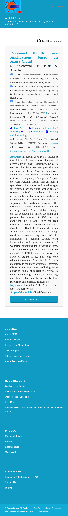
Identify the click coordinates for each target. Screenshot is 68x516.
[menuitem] (50, 6)
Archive (8, 441)
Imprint (8, 488)
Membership (11, 452)
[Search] (50, 6)
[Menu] (58, 6)
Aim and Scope (12, 339)
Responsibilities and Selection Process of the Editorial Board (34, 409)
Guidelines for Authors (15, 386)
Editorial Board (12, 447)
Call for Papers (12, 350)
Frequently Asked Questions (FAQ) (21, 477)
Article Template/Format (16, 361)
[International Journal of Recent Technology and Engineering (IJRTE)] (28, 6)
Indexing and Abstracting (17, 345)
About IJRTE (11, 334)
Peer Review (11, 402)
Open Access (20, 128)
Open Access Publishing (17, 397)
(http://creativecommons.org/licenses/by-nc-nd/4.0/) (30, 151)
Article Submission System (18, 356)
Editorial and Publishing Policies (20, 391)
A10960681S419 (14, 18)
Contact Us (10, 482)
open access (53, 143)
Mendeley (38, 131)
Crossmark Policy (13, 436)
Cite (26, 131)
